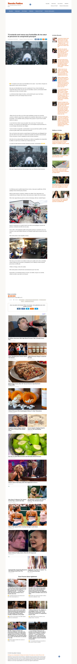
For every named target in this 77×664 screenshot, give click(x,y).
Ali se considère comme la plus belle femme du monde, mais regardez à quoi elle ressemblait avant (60, 200)
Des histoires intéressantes (32, 299)
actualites (22, 299)
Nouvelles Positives (15, 3)
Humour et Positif (54, 5)
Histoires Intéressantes (64, 5)
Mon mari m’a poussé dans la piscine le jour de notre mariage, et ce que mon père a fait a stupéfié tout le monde (60, 186)
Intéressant (53, 3)
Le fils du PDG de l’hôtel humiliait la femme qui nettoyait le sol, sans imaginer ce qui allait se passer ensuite (60, 142)
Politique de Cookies (24, 655)
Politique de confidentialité (13, 655)
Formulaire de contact (33, 655)
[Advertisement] (38, 22)
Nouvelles (47, 3)
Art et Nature (60, 3)
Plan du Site (41, 655)
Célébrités (66, 3)
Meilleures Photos (29, 301)
